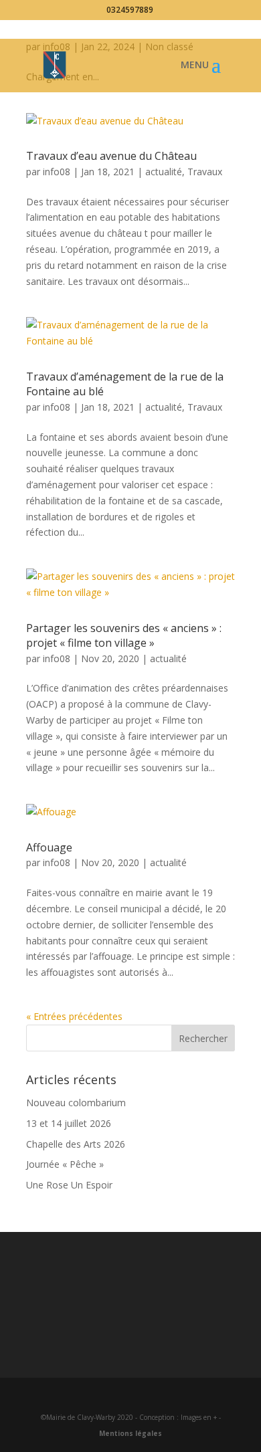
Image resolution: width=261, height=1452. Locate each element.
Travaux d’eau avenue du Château (111, 155)
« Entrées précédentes (74, 1016)
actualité (163, 171)
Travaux (204, 171)
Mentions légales (130, 1433)
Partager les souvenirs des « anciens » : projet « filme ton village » (124, 635)
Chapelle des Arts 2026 (75, 1144)
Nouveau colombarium (76, 1102)
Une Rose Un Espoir (69, 1184)
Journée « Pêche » (65, 1164)
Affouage (49, 847)
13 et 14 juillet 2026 (68, 1123)
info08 (56, 171)
